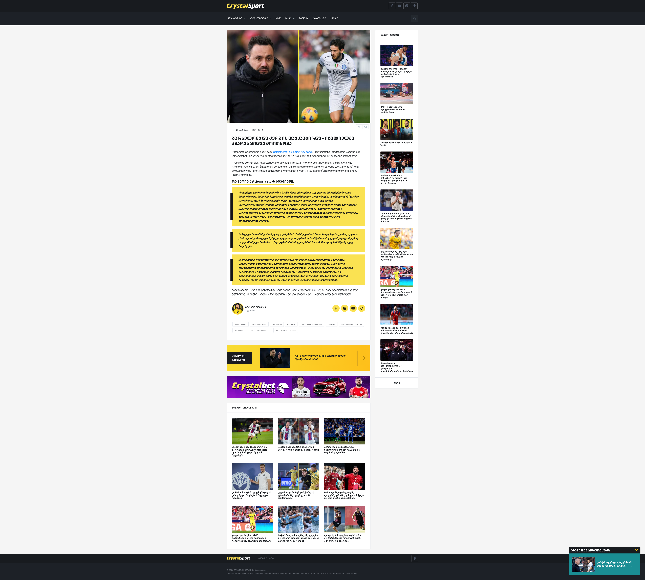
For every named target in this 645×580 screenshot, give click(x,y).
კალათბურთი (259, 18)
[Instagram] (344, 308)
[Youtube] (353, 308)
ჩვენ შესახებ (266, 558)
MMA (278, 18)
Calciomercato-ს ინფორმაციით (292, 152)
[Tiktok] (361, 308)
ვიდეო (303, 18)
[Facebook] (336, 308)
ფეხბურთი (235, 18)
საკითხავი (319, 18)
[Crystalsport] (245, 6)
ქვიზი (334, 18)
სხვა (288, 18)
